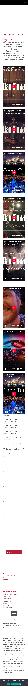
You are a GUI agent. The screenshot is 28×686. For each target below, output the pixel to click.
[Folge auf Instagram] (21, 677)
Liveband (5, 579)
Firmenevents (6, 572)
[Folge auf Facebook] (19, 677)
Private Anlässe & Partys (9, 576)
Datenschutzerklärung (16, 684)
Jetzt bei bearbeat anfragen (11, 552)
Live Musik (5, 570)
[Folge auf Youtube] (24, 677)
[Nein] (26, 682)
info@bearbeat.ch (7, 598)
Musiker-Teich (9, 7)
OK (8, 684)
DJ (3, 578)
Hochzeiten (6, 574)
